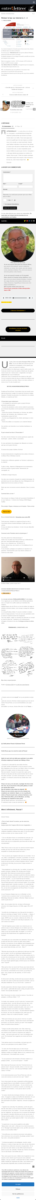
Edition (3, 13)
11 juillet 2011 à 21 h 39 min (25, 131)
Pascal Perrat (7, 20)
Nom (4, 183)
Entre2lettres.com (23, 702)
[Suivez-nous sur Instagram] (31, 221)
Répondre (9, 162)
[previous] (1, 109)
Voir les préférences (18, 1194)
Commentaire (7, 172)
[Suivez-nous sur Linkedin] (29, 221)
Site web (5, 189)
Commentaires (8, 126)
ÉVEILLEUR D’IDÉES (19, 599)
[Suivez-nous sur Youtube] (27, 221)
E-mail (20, 183)
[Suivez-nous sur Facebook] (34, 221)
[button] (33, 1166)
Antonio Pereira (5, 817)
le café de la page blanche (22, 684)
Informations (10, 13)
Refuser (18, 1189)
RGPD (18, 1197)
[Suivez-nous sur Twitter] (25, 221)
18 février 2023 (10, 684)
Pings (19, 126)
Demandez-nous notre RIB (23, 517)
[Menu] (34, 2)
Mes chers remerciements (8, 680)
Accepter (18, 1184)
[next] (34, 109)
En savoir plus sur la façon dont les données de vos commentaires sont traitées (16, 215)
